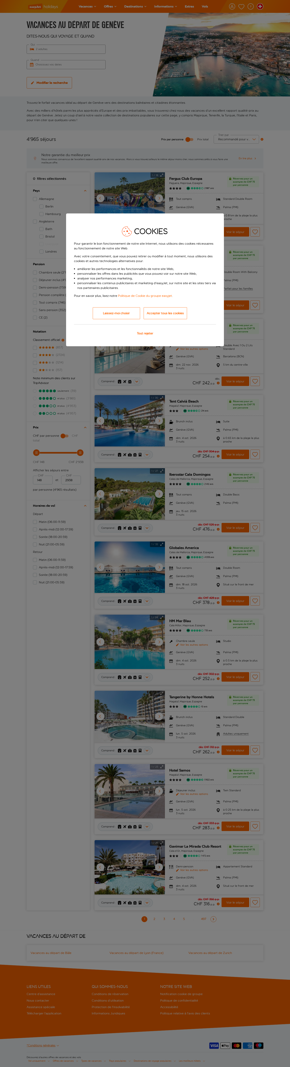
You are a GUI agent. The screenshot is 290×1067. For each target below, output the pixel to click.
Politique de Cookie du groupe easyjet (145, 296)
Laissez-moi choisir (116, 313)
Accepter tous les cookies (165, 313)
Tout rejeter (145, 333)
